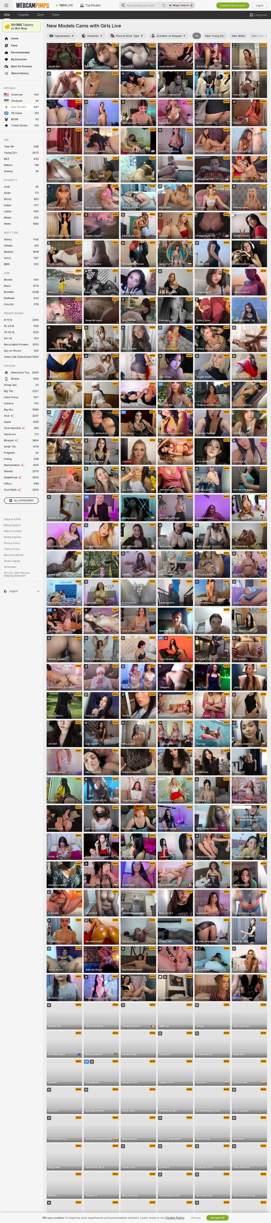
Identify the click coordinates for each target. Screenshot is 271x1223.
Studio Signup (12, 561)
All (196, 35)
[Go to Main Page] (32, 5)
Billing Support (12, 525)
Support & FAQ (12, 519)
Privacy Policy (12, 543)
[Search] (164, 5)
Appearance (62, 35)
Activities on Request (169, 35)
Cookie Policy (174, 1217)
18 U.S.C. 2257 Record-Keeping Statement (17, 574)
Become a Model (13, 555)
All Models (10, 567)
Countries (93, 35)
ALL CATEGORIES (24, 500)
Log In (259, 5)
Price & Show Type (127, 35)
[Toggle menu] (6, 5)
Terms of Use (11, 549)
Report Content (12, 531)
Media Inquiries (12, 537)
